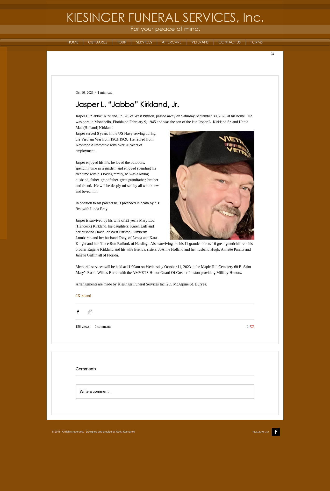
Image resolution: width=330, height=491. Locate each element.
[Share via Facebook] (78, 311)
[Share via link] (89, 311)
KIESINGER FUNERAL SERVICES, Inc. (165, 16)
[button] (272, 53)
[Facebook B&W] (276, 432)
